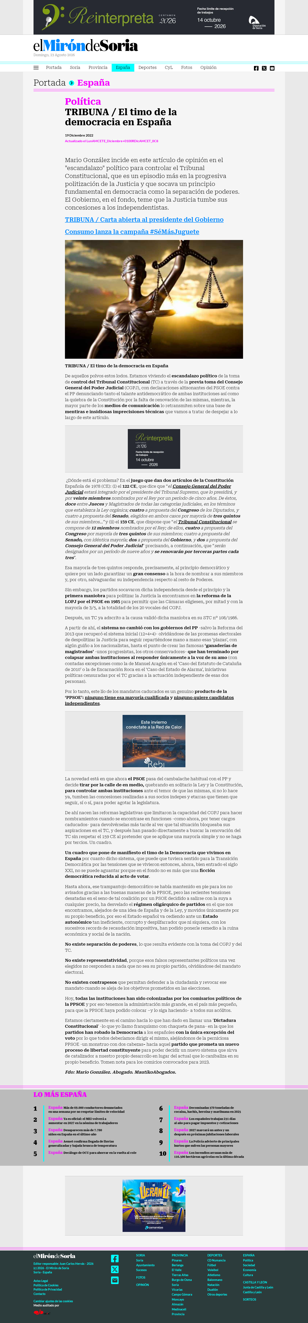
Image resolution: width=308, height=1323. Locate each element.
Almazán (177, 1304)
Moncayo (178, 1299)
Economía (249, 1270)
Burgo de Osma (182, 1280)
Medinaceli (179, 1309)
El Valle (176, 1270)
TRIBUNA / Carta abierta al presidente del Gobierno (144, 219)
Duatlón (212, 1289)
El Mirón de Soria (86, 46)
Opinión (208, 67)
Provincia (98, 67)
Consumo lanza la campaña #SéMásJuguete (132, 231)
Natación (213, 1285)
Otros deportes (217, 1294)
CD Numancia (216, 1260)
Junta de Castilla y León (258, 1287)
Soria (75, 67)
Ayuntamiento (145, 1265)
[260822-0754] (154, 16)
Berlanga (177, 1265)
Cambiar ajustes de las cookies (53, 1301)
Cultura (248, 1275)
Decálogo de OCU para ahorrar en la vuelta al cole (92, 1152)
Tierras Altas (180, 1275)
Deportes (147, 67)
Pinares (177, 1260)
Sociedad (249, 1265)
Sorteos (249, 1299)
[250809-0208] (154, 740)
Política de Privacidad (48, 1289)
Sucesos (141, 1270)
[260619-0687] (154, 448)
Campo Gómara (182, 1294)
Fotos (186, 67)
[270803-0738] (154, 1205)
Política (83, 101)
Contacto (39, 1294)
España (123, 67)
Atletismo (213, 1275)
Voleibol (212, 1270)
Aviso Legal (41, 1281)
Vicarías (177, 1289)
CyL (169, 67)
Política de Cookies (46, 1285)
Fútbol (211, 1265)
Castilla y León (255, 1282)
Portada (54, 67)
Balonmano (214, 1280)
